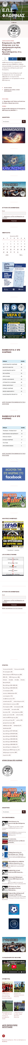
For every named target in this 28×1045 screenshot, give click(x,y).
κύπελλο (19, 714)
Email (3, 211)
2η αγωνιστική (19, 669)
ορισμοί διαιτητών (9, 723)
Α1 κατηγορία (7, 671)
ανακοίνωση (7, 701)
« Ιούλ (6, 254)
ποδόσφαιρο (7, 725)
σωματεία (7, 755)
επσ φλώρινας (12, 89)
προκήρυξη (17, 725)
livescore (22, 575)
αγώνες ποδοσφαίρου (10, 693)
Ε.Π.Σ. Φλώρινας (13, 12)
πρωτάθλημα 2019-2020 (10, 736)
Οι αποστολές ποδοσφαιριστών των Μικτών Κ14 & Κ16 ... (16, 840)
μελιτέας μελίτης (9, 720)
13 (3, 246)
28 (7, 252)
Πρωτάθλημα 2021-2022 (10, 685)
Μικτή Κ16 (6, 682)
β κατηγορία (18, 706)
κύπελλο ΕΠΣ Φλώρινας (10, 717)
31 (17, 252)
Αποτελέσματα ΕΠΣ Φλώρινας (12, 674)
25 (21, 249)
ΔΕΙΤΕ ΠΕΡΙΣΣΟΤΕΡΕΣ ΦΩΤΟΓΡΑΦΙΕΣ (9, 1026)
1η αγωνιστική (8, 669)
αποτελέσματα (19, 701)
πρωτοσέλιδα (10, 550)
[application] (14, 966)
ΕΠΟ (5, 677)
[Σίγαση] (21, 972)
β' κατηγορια (7, 706)
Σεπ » (21, 254)
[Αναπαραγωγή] (4, 972)
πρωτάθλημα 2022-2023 (10, 739)
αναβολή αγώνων (9, 698)
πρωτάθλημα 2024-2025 (10, 741)
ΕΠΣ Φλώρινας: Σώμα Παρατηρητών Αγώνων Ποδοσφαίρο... (14, 888)
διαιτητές (6, 712)
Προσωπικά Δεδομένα (7, 1040)
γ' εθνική (6, 709)
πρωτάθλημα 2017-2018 (10, 731)
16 (14, 246)
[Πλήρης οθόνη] (24, 972)
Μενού (14, 22)
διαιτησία (15, 709)
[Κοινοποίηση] (12, 58)
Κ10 (5, 680)
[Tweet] (21, 58)
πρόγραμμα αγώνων (10, 752)
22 (10, 249)
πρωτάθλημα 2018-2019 (10, 733)
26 (24, 249)
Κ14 (17, 680)
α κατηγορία (8, 696)
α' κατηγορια (8, 690)
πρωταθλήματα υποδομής (11, 747)
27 (3, 252)
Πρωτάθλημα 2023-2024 (10, 688)
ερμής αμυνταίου (8, 714)
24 (17, 249)
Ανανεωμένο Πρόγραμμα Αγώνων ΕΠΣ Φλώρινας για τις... (16, 878)
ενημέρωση (6, 89)
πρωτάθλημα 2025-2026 (10, 744)
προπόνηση (7, 728)
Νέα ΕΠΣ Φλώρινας (8, 87)
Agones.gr (18, 575)
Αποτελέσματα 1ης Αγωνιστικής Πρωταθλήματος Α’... (16, 823)
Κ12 (11, 680)
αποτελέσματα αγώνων (11, 704)
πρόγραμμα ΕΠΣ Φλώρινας (11, 749)
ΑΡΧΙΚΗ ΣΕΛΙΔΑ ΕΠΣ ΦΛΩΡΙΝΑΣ (12, 760)
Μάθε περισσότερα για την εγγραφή (12, 608)
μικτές (19, 720)
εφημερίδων (17, 550)
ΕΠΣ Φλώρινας (11, 40)
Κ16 (23, 680)
